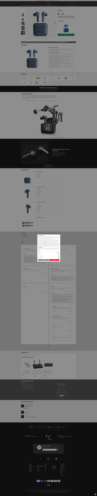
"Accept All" (45, 244)
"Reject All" (45, 241)
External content (40, 258)
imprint (39, 249)
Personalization (40, 256)
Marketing (39, 254)
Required (39, 251)
